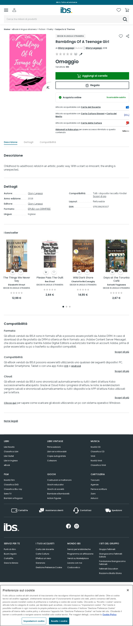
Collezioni (52, 460)
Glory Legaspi (66, 48)
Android (76, 366)
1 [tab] (27, 88)
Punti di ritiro (10, 549)
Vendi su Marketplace (78, 558)
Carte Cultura (42, 553)
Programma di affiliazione (80, 553)
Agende (94, 484)
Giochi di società (55, 489)
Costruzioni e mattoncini (59, 480)
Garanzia (40, 562)
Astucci (94, 498)
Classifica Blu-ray (13, 489)
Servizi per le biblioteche (79, 549)
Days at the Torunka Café (116, 279)
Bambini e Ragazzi (13, 498)
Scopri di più (99, 196)
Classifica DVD (11, 484)
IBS (67, 66)
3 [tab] (69, 306)
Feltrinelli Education (108, 568)
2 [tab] (66, 306)
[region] (66, 605)
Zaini (93, 493)
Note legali (11, 421)
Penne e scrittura (99, 489)
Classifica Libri (11, 451)
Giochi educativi (55, 484)
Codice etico (73, 567)
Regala (95, 85)
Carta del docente (45, 549)
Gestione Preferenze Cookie (49, 567)
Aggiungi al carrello (95, 75)
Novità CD (95, 447)
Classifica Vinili (98, 465)
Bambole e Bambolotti (58, 493)
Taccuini (95, 480)
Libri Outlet (9, 456)
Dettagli (28, 142)
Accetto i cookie (59, 620)
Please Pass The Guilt (49, 277)
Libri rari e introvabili (56, 451)
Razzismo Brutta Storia (110, 573)
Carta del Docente (91, 107)
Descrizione (10, 142)
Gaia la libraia (11, 562)
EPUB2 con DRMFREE (39, 209)
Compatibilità (48, 142)
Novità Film (9, 480)
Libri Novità (9, 447)
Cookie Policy (109, 614)
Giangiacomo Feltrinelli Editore (110, 555)
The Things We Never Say (16, 279)
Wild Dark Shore (83, 277)
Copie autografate (56, 456)
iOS (66, 366)
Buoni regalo (10, 553)
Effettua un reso (43, 558)
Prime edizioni (54, 447)
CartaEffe (8, 558)
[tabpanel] (28, 62)
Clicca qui (10, 403)
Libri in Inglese (11, 460)
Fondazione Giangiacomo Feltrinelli (112, 563)
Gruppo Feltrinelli (107, 549)
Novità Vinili (96, 460)
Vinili (93, 456)
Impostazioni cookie (34, 620)
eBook (7, 465)
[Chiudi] (127, 590)
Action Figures (54, 498)
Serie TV (8, 493)
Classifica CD (97, 451)
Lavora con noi (74, 562)
